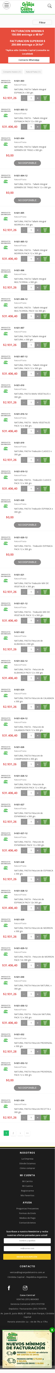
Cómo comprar (27, 1168)
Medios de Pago (27, 1218)
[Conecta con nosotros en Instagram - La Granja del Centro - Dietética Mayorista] (28, 1286)
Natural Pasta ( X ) (33, 72)
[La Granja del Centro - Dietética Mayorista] (27, 12)
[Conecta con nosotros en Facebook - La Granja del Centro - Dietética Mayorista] (12, 1286)
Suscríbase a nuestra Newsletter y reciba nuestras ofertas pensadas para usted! (27, 1233)
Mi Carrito (27, 1181)
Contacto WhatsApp (29, 59)
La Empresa (27, 1158)
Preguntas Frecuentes (27, 1208)
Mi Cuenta (27, 1186)
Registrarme (27, 1190)
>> (27, 1133)
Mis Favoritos (27, 1195)
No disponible (27, 163)
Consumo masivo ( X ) (12, 72)
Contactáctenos (27, 1222)
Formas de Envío (27, 1213)
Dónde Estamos (27, 1163)
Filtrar (42, 22)
